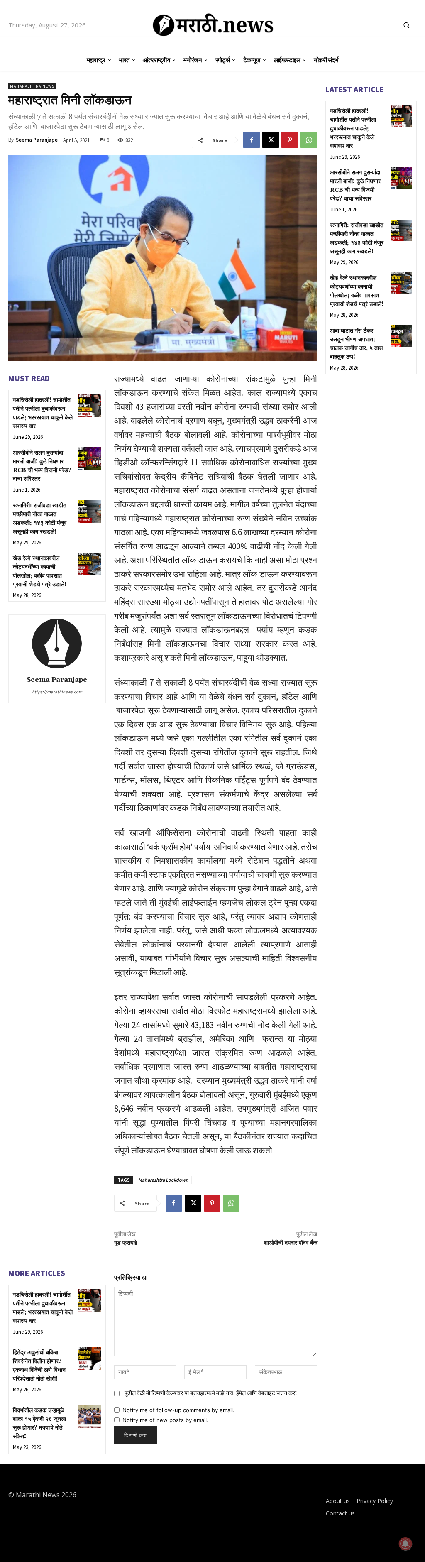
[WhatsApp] (308, 140)
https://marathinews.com (57, 692)
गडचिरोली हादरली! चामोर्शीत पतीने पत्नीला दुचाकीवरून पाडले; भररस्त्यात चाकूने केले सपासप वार (353, 129)
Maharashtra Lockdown (163, 1180)
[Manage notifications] (405, 1543)
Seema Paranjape (37, 139)
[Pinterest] (289, 140)
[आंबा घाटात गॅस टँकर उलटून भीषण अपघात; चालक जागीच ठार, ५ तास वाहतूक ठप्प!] (401, 335)
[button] (406, 25)
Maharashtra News (32, 86)
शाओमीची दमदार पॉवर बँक (290, 1243)
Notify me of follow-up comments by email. (178, 1410)
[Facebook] (251, 140)
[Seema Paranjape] (57, 643)
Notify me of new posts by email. (165, 1420)
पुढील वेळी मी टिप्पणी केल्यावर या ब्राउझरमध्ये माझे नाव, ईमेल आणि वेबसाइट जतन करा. (211, 1393)
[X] (270, 140)
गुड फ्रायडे (125, 1243)
